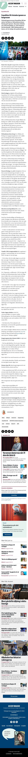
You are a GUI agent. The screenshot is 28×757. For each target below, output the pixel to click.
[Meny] (25, 3)
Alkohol (10, 6)
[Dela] (6, 38)
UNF (18, 423)
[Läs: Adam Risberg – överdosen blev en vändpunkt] (23, 672)
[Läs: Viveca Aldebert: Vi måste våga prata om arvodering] (23, 466)
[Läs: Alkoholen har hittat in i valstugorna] (14, 648)
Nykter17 (13, 423)
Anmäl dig (14, 495)
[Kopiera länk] (9, 38)
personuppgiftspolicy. (6, 500)
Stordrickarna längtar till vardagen (8, 685)
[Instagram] (14, 722)
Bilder (3, 417)
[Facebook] (11, 722)
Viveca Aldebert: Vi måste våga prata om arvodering (10, 466)
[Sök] (22, 3)
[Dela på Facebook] (2, 38)
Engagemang (20, 417)
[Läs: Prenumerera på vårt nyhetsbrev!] (14, 512)
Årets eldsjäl (19, 333)
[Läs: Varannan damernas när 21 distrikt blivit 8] (15, 444)
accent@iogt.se (14, 714)
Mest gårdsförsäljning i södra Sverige (13, 602)
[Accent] (14, 706)
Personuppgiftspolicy (17, 753)
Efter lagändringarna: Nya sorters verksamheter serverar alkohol (8, 614)
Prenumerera (8, 534)
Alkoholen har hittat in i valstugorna (11, 658)
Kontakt (3, 725)
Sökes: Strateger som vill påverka (10, 476)
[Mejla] (12, 38)
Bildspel (8, 417)
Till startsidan (14, 696)
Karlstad (7, 423)
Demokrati (14, 417)
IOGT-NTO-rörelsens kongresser (16, 420)
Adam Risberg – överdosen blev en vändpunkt (9, 672)
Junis (3, 423)
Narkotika (15, 6)
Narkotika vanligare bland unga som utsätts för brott (9, 629)
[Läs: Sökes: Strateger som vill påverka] (23, 476)
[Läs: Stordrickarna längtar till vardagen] (23, 685)
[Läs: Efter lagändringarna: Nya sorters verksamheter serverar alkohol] (23, 615)
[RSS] (17, 722)
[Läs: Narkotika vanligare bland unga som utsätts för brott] (23, 630)
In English (23, 725)
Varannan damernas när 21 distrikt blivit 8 (14, 454)
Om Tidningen (9, 725)
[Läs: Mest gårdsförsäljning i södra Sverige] (14, 591)
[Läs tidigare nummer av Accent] (19, 738)
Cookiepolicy (8, 753)
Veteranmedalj (5, 426)
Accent (23, 331)
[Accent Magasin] (14, 3)
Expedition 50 (5, 420)
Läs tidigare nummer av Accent (7, 733)
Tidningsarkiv (17, 725)
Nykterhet (21, 6)
